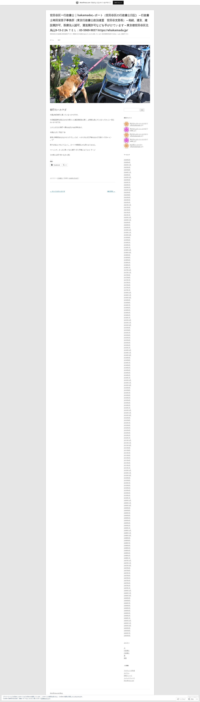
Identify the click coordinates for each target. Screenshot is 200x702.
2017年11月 (127, 272)
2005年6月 (127, 635)
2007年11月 (127, 563)
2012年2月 (127, 435)
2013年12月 (127, 380)
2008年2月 (127, 555)
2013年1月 (127, 408)
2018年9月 (127, 255)
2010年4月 (127, 490)
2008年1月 (127, 558)
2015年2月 (127, 345)
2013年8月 (127, 390)
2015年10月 (127, 325)
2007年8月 (127, 570)
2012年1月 (127, 438)
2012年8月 (127, 420)
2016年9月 (127, 300)
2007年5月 (127, 578)
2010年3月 (127, 493)
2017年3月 (127, 287)
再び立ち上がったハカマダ (138, 123)
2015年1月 (127, 347)
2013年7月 (127, 393)
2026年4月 (127, 162)
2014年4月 (127, 370)
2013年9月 (127, 388)
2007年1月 (127, 588)
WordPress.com (129, 681)
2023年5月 (127, 185)
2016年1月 (127, 317)
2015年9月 (127, 327)
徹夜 (125, 658)
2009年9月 (127, 508)
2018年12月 (127, 250)
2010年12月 (127, 470)
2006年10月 (127, 595)
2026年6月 (127, 160)
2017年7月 (127, 280)
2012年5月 (127, 428)
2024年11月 (127, 172)
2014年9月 (127, 358)
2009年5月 (127, 518)
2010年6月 (127, 485)
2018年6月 (127, 260)
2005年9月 (127, 628)
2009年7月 (127, 513)
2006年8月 (127, 600)
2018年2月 (127, 265)
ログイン (126, 673)
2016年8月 (127, 302)
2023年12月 (127, 177)
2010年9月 (127, 478)
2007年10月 (127, 565)
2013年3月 (127, 403)
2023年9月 (127, 180)
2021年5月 (127, 210)
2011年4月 (127, 460)
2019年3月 (127, 245)
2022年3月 (127, 202)
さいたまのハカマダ (57, 191)
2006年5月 (127, 608)
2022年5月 (127, 200)
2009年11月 (127, 503)
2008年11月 (127, 533)
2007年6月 (127, 575)
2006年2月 (127, 615)
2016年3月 (127, 312)
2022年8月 (127, 195)
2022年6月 (127, 197)
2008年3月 (127, 553)
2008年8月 (127, 540)
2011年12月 (127, 440)
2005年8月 (127, 630)
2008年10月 (127, 535)
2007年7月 (127, 573)
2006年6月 (127, 605)
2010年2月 (127, 495)
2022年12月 (127, 190)
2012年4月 (127, 430)
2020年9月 (127, 222)
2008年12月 (127, 530)
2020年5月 (127, 225)
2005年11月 (127, 623)
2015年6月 (127, 335)
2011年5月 (127, 458)
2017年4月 (127, 285)
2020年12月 (127, 217)
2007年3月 (127, 583)
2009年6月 (127, 515)
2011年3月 (127, 463)
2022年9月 (127, 192)
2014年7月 (127, 363)
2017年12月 (127, 270)
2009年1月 (127, 528)
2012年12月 (127, 410)
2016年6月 (127, 307)
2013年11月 (127, 383)
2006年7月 (127, 603)
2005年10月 (127, 625)
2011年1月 (127, 468)
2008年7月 (127, 543)
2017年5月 (127, 282)
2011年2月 (127, 465)
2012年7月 (127, 423)
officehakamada (135, 125)
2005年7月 (127, 633)
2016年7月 (127, 305)
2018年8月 (127, 257)
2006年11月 (127, 593)
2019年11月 (127, 232)
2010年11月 (127, 473)
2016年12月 (127, 292)
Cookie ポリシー (45, 698)
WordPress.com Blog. (56, 693)
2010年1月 (127, 498)
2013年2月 (127, 405)
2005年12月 (127, 620)
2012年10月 (127, 415)
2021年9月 (127, 207)
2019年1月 (127, 247)
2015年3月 (127, 342)
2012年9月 (127, 418)
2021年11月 (127, 205)
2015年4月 (127, 340)
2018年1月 (127, 267)
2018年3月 (127, 262)
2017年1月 (127, 290)
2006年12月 (127, 590)
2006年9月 (127, 598)
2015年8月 (127, 330)
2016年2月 (127, 315)
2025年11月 (127, 165)
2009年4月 (127, 520)
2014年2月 (127, 375)
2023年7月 (127, 182)
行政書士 (60, 178)
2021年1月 (127, 215)
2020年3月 (127, 227)
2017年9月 (127, 275)
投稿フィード (128, 676)
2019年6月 (127, 240)
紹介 (59, 40)
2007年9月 (127, 568)
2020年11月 (127, 220)
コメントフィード (129, 678)
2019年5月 (127, 242)
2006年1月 (127, 618)
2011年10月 (127, 445)
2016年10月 (127, 297)
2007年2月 (127, 585)
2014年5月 (127, 368)
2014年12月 (127, 350)
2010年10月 (127, 475)
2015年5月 (127, 337)
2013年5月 (127, 398)
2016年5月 (127, 310)
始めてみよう (118, 2)
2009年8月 (127, 510)
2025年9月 (127, 167)
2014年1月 (127, 378)
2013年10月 (127, 385)
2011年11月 (127, 443)
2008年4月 (127, 550)
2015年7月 (127, 332)
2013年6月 (127, 395)
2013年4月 (127, 400)
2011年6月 (127, 455)
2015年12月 (127, 320)
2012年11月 (127, 413)
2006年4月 (127, 610)
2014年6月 (127, 365)
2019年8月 (127, 237)
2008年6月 (127, 545)
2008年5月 (127, 548)
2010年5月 (127, 488)
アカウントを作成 (129, 671)
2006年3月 (127, 613)
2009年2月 (127, 525)
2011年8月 (127, 450)
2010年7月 (127, 483)
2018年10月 (127, 252)
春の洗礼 (111, 191)
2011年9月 (127, 448)
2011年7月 (127, 453)
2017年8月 (127, 277)
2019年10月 (127, 235)
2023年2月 (127, 187)
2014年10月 (127, 355)
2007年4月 (127, 580)
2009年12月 (127, 500)
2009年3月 (127, 523)
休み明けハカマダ (135, 145)
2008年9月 (127, 538)
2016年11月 (127, 295)
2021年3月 (127, 212)
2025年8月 (127, 170)
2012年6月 (127, 425)
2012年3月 (127, 433)
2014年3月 (127, 373)
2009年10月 (127, 505)
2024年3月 (127, 175)
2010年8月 (127, 480)
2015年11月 (127, 322)
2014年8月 (127, 360)
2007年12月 (127, 560)
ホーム (52, 40)
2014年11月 (127, 353)
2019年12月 (127, 230)
